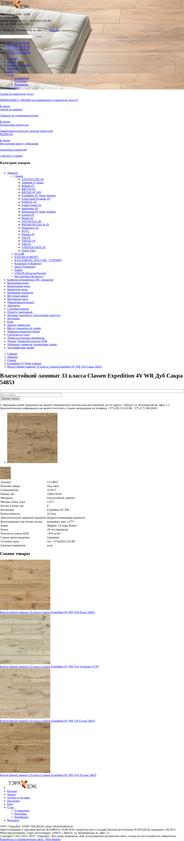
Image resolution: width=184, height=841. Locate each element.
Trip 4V (26, 237)
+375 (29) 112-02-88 (18, 42)
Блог (10, 71)
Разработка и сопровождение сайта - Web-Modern (30, 839)
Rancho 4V (28, 234)
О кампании (21, 78)
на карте (54, 30)
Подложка (13, 318)
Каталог (12, 58)
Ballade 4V (28, 185)
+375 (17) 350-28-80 (18, 52)
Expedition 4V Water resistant (39, 195)
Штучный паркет (17, 295)
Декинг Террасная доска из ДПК (27, 341)
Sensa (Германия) (24, 266)
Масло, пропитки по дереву (24, 328)
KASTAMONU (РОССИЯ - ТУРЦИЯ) (37, 260)
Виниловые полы (18, 282)
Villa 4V (26, 244)
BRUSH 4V (29, 189)
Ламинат (12, 172)
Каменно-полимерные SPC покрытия (30, 279)
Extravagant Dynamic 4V (36, 198)
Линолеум (13, 305)
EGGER (19, 253)
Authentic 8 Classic (33, 182)
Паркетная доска (17, 289)
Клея (10, 321)
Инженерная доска (18, 286)
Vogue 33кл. (29, 250)
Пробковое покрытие (20, 292)
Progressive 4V (30, 227)
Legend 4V (28, 214)
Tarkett (18, 269)
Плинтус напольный (20, 312)
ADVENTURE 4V (33, 179)
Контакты (13, 87)
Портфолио (21, 84)
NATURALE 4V (32, 221)
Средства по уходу (18, 334)
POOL (25, 231)
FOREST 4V (29, 202)
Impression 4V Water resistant (39, 211)
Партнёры (20, 81)
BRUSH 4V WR (31, 192)
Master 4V (28, 218)
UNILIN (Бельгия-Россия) (30, 273)
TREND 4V (29, 240)
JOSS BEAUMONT (26, 257)
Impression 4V (30, 208)
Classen (18, 176)
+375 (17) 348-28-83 (17, 49)
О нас (10, 74)
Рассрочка (13, 68)
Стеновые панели (18, 308)
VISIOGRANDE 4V (34, 247)
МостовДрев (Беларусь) (28, 276)
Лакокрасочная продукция (23, 331)
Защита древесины (18, 324)
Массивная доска (17, 299)
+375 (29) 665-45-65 (18, 46)
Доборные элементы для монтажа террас (32, 344)
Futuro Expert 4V (32, 205)
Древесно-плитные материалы (26, 337)
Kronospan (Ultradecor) (28, 263)
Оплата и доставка (18, 65)
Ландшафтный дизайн (20, 347)
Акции (11, 61)
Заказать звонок (10, 398)
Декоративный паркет (20, 302)
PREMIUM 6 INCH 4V (35, 224)
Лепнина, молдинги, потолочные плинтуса (33, 315)
